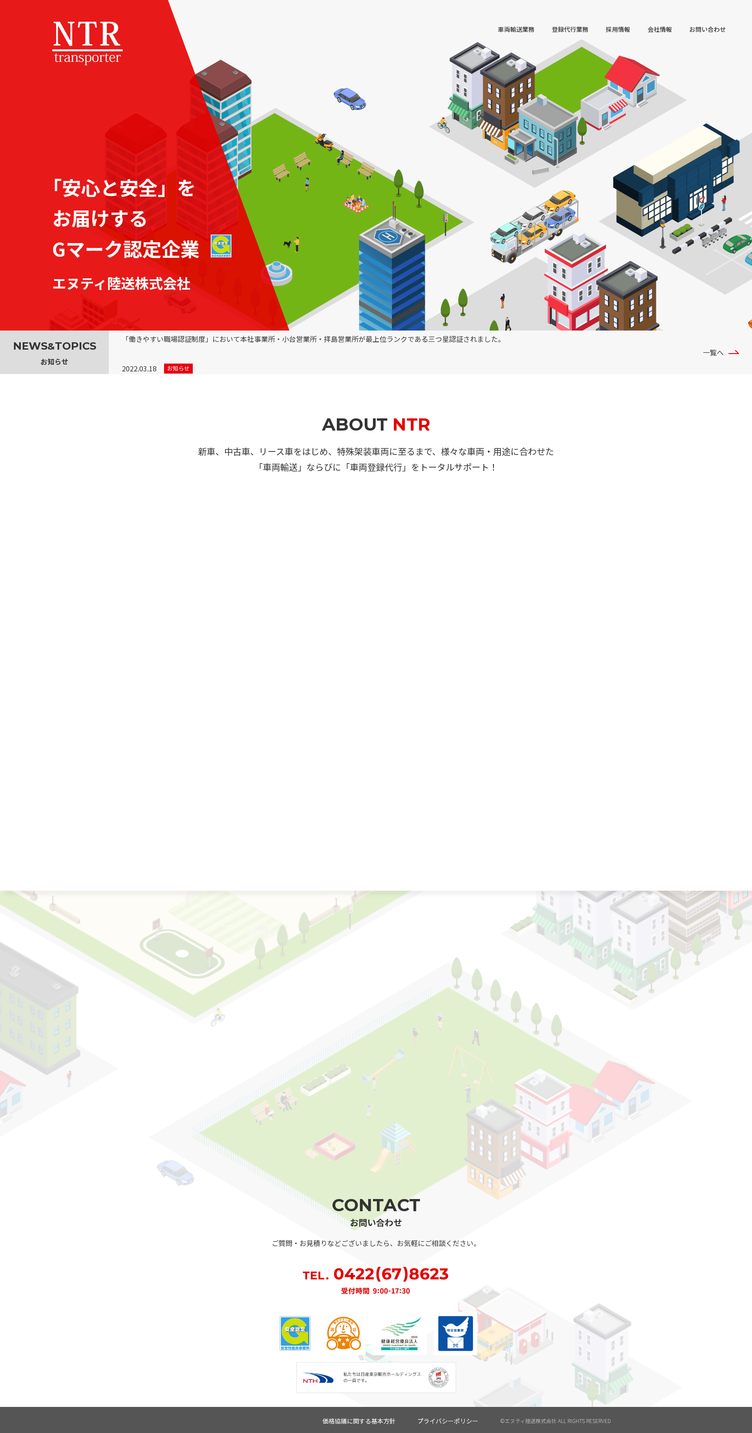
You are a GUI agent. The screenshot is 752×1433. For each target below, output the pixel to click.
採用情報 (618, 29)
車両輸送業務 (516, 29)
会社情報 (660, 29)
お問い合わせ (707, 29)
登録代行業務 (570, 29)
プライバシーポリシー (447, 1420)
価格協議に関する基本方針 (359, 1420)
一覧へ (713, 352)
